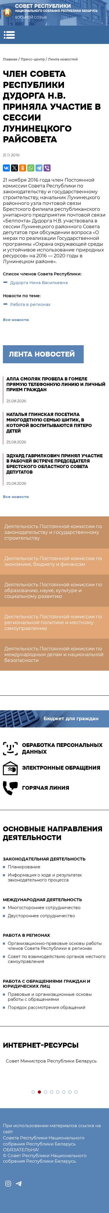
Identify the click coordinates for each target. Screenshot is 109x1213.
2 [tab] (39, 1092)
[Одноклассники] (22, 167)
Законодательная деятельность (44, 859)
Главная (10, 59)
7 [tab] (70, 1092)
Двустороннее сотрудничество (41, 915)
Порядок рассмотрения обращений (46, 1007)
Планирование (24, 867)
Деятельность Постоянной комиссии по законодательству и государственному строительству (53, 532)
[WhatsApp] (30, 167)
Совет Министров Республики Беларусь (51, 1061)
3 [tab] (45, 1092)
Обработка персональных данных (62, 748)
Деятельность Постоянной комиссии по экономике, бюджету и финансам (53, 561)
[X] (14, 167)
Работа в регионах (30, 304)
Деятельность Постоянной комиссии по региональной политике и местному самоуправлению (53, 622)
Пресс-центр (33, 59)
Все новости (16, 319)
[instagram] (8, 1183)
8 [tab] (76, 1092)
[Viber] (47, 167)
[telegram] (18, 1183)
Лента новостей (63, 59)
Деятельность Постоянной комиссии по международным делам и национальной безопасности (53, 654)
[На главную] (7, 12)
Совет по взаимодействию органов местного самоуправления (57, 959)
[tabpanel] (54, 1061)
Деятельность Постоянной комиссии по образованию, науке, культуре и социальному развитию (53, 590)
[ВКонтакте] (6, 167)
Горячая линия (45, 788)
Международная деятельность (42, 899)
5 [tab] (58, 1092)
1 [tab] (33, 1092)
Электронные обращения (61, 768)
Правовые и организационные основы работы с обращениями (50, 997)
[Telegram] (38, 167)
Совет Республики (56, 8)
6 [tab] (64, 1092)
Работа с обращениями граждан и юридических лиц (46, 984)
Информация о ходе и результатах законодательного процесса (45, 877)
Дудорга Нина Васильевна (39, 282)
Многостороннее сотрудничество (44, 907)
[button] (9, 35)
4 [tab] (51, 1092)
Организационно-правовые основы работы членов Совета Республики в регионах (55, 946)
